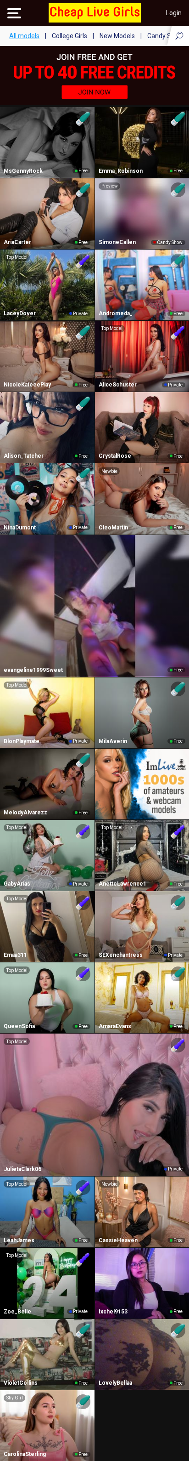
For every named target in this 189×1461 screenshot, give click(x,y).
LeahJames (19, 1240)
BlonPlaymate (21, 741)
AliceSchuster (118, 384)
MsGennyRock (23, 171)
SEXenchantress (121, 955)
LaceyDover (20, 313)
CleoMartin (113, 527)
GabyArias (17, 884)
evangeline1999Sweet (33, 670)
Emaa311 (15, 955)
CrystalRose (115, 456)
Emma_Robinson (121, 171)
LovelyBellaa (115, 1383)
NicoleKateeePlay (27, 384)
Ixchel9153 (113, 1311)
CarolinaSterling (25, 1454)
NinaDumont (20, 527)
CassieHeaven (118, 1240)
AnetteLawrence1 (122, 884)
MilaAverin (113, 741)
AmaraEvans (115, 1026)
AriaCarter (17, 242)
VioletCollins (21, 1383)
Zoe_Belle (17, 1311)
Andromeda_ (116, 313)
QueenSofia (19, 1026)
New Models (117, 36)
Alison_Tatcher (24, 456)
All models (24, 36)
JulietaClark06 (22, 1169)
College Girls (69, 36)
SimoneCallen (117, 242)
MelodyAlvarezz (25, 812)
